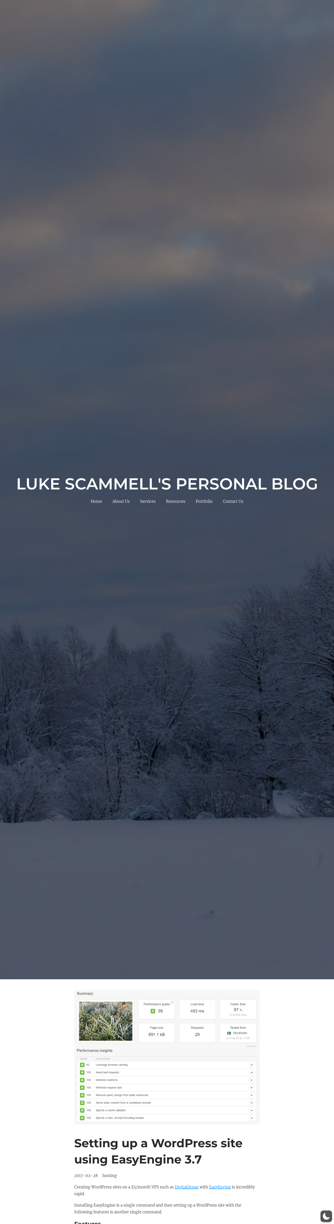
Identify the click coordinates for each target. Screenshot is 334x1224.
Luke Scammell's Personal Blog (167, 484)
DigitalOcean (187, 1187)
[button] (326, 1216)
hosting (109, 1175)
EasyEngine (220, 1187)
